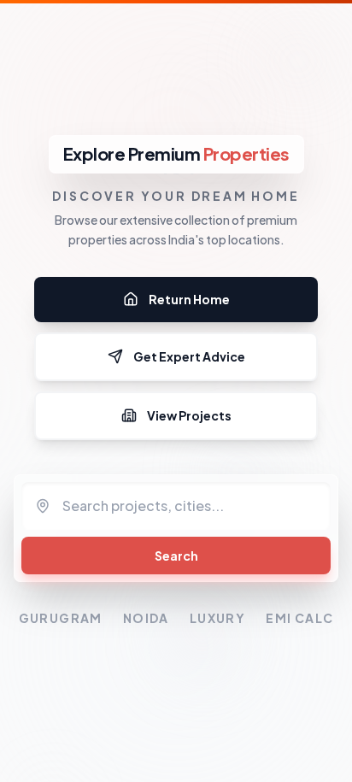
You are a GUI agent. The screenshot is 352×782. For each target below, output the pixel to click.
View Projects (189, 415)
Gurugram (61, 618)
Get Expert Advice (189, 356)
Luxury (217, 618)
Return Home (189, 299)
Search (176, 555)
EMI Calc (299, 618)
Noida (146, 618)
